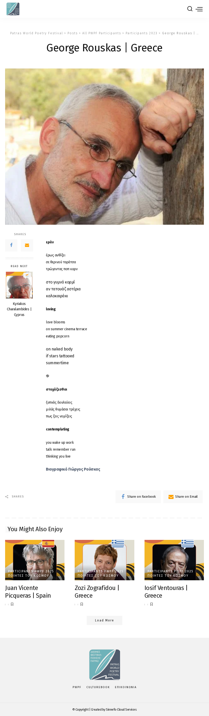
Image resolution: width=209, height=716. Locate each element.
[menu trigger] (199, 9)
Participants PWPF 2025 (31, 571)
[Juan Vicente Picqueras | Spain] (34, 560)
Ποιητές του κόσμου (28, 575)
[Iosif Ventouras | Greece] (174, 560)
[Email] (27, 245)
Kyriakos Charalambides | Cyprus (19, 309)
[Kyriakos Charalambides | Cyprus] (19, 285)
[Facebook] (11, 245)
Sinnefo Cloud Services (121, 709)
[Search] (190, 9)
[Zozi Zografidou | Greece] (104, 560)
